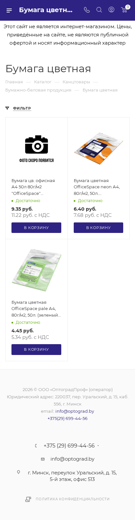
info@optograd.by (74, 411)
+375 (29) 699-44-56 (69, 445)
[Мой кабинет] (111, 10)
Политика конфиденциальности (73, 499)
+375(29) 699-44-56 (67, 418)
